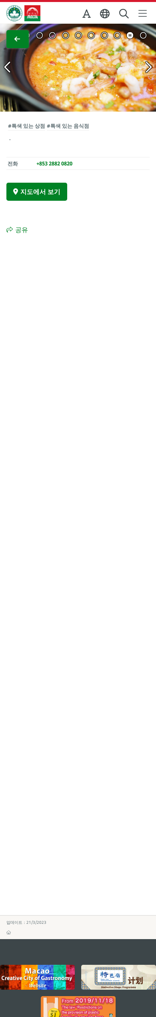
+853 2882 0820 (54, 163)
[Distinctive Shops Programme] (118, 977)
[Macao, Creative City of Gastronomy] (37, 977)
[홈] (8, 932)
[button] (87, 15)
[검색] (125, 14)
